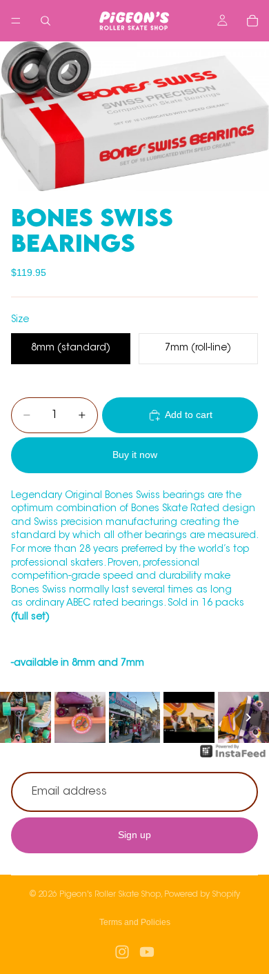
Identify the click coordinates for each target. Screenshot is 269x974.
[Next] (248, 717)
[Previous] (20, 717)
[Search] (45, 21)
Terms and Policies (134, 922)
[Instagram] (122, 952)
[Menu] (16, 21)
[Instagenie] (233, 758)
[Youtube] (147, 952)
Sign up (134, 835)
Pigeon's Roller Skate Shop (110, 895)
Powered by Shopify (202, 895)
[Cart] (252, 21)
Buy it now (134, 454)
